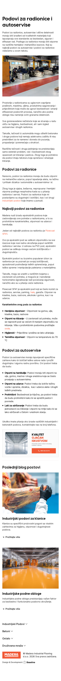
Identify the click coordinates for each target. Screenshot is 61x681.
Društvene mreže (12, 645)
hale (32, 292)
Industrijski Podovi (13, 624)
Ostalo (6, 638)
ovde (7, 328)
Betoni (6, 631)
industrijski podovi (11, 200)
